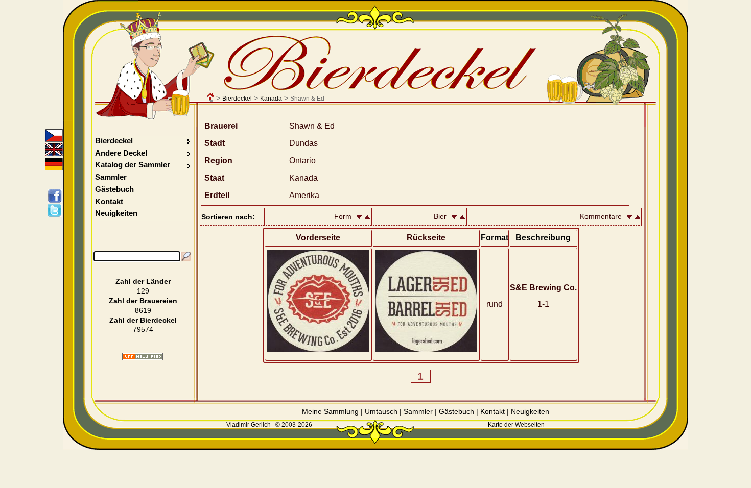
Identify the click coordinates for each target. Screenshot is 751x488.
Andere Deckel (121, 153)
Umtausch (381, 411)
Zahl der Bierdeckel (143, 320)
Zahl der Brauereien (143, 301)
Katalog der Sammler (132, 164)
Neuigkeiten (116, 213)
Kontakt (109, 201)
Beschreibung (543, 237)
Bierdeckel (237, 98)
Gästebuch (114, 189)
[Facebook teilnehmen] (56, 196)
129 (143, 291)
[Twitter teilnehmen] (56, 210)
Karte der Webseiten (516, 424)
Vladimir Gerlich (248, 424)
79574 (143, 329)
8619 (143, 310)
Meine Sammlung (330, 411)
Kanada (271, 98)
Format (494, 237)
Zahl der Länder (143, 281)
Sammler (111, 177)
